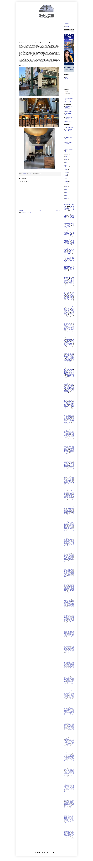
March (66, 180)
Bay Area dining (72, 623)
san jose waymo (71, 435)
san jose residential (69, 245)
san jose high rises (69, 267)
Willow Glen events (67, 601)
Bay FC (66, 150)
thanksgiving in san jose (68, 369)
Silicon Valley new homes (69, 801)
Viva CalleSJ (71, 600)
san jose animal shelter (70, 530)
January (66, 183)
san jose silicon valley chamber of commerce (69, 495)
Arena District (66, 707)
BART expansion (70, 708)
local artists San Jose (71, 665)
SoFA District (66, 507)
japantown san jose (69, 296)
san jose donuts (67, 386)
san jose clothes (69, 679)
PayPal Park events (70, 752)
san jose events (69, 226)
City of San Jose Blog (69, 129)
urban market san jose (70, 622)
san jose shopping (69, 266)
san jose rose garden (71, 477)
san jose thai (67, 696)
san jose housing (69, 242)
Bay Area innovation (71, 711)
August (66, 172)
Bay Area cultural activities (68, 709)
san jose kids (72, 270)
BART (71, 321)
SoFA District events (67, 803)
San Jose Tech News (71, 769)
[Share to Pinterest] (38, 173)
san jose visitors (69, 698)
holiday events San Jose (68, 822)
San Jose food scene (69, 416)
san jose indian (71, 329)
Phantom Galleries (68, 117)
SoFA (73, 242)
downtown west (66, 439)
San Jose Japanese (67, 481)
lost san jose (71, 461)
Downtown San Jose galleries (68, 630)
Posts (67, 91)
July (66, 174)
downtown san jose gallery (69, 353)
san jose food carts (71, 683)
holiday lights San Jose (67, 823)
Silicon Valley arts (68, 650)
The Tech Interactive (69, 552)
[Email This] (33, 173)
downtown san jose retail (70, 283)
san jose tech (67, 323)
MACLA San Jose (71, 742)
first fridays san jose (69, 354)
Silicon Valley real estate (69, 483)
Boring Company (67, 714)
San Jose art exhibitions (70, 771)
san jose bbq (69, 559)
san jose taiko (66, 467)
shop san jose (70, 479)
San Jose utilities (69, 784)
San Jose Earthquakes (69, 149)
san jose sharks (68, 271)
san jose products (70, 619)
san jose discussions (70, 681)
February (66, 181)
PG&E (65, 470)
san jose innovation (71, 336)
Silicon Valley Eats (67, 792)
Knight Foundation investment (69, 738)
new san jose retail (69, 236)
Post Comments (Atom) (27, 212)
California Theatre (70, 469)
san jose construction (71, 486)
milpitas (66, 666)
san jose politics (69, 368)
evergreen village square (68, 528)
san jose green (66, 383)
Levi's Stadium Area (68, 739)
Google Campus (71, 731)
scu (64, 479)
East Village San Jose (71, 633)
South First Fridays (68, 116)
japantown (69, 320)
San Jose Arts (66, 758)
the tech (73, 316)
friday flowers (71, 554)
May (66, 177)
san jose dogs (67, 516)
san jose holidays (68, 253)
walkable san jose (67, 577)
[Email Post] (40, 173)
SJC (71, 251)
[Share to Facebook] (37, 173)
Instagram (67, 26)
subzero (69, 401)
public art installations (67, 834)
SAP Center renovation (70, 756)
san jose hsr (72, 684)
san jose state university (70, 374)
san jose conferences (71, 562)
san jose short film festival (69, 478)
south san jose (71, 282)
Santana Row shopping (69, 790)
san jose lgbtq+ (70, 490)
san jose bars (66, 308)
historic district (71, 556)
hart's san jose (72, 820)
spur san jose (67, 522)
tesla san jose (68, 454)
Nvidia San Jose (71, 585)
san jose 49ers (68, 331)
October (66, 169)
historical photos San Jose (69, 821)
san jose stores (68, 421)
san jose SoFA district (69, 234)
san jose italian (67, 275)
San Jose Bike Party (68, 121)
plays (72, 833)
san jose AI (69, 346)
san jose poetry (69, 494)
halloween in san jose (70, 284)
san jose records (67, 620)
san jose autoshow (70, 677)
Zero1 (71, 438)
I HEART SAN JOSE (68, 137)
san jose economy (67, 302)
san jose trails (69, 497)
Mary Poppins (67, 745)
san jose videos (70, 258)
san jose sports (67, 252)
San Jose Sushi (66, 638)
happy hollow (66, 555)
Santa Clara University (71, 787)
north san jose (67, 235)
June (66, 175)
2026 (66, 156)
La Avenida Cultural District (68, 583)
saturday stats (67, 248)
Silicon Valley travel (71, 651)
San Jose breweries (68, 772)
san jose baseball (69, 385)
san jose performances (68, 300)
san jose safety (71, 466)
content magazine (69, 299)
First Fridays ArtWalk (68, 634)
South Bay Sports (68, 805)
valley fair (72, 298)
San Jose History (68, 138)
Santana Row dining (71, 649)
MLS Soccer (68, 743)
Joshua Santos (24, 173)
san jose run (66, 400)
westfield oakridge (67, 540)
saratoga (73, 620)
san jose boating (69, 837)
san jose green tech (71, 432)
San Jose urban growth (69, 506)
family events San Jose (69, 509)
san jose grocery (71, 532)
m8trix (65, 558)
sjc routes (70, 538)
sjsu (67, 294)
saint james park (67, 511)
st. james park (68, 339)
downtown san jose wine (68, 527)
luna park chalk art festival (68, 557)
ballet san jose (70, 526)
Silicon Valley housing (71, 800)
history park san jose (70, 330)
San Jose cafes (71, 482)
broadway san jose (70, 814)
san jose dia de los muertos (69, 515)
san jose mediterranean (68, 322)
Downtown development (70, 727)
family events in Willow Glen (68, 819)
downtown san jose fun (69, 218)
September (67, 171)
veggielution (72, 362)
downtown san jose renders (68, 817)
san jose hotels (67, 292)
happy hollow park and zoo (68, 510)
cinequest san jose (69, 363)
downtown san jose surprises (68, 818)
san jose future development (69, 223)
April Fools (66, 623)
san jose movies (71, 293)
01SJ (66, 501)
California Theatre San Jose (68, 480)
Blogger (59, 852)
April (66, 178)
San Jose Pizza (67, 586)
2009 (66, 199)
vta (72, 301)
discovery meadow (67, 815)
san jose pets (71, 373)
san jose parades (71, 446)
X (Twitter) (67, 23)
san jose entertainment (69, 264)
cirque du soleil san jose (70, 508)
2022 (66, 162)
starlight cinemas (70, 575)
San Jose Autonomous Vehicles (69, 415)
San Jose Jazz (67, 114)
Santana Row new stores (70, 789)
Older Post (58, 210)
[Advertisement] (39, 32)
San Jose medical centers (70, 777)
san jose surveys (71, 695)
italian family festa (71, 606)
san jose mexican (69, 274)
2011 (66, 196)
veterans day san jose (70, 500)
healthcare (71, 660)
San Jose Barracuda (68, 151)
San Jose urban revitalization (68, 645)
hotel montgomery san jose (68, 661)
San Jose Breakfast (70, 637)
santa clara (66, 298)
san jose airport (69, 285)
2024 (66, 159)
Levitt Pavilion (66, 584)
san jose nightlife (68, 433)
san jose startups (71, 453)
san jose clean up (71, 514)
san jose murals (67, 355)
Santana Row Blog (68, 130)
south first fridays (67, 301)
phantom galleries (69, 382)
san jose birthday (67, 608)
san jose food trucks (68, 297)
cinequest (72, 357)
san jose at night (67, 531)
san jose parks (71, 306)
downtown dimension (69, 227)
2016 (66, 189)
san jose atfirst (71, 424)
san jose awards (67, 836)
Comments (68, 93)
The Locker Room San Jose (68, 807)
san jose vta (72, 295)
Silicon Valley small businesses (68, 802)
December (67, 166)
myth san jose (69, 668)
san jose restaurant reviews (68, 571)
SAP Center (71, 414)
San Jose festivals (69, 307)
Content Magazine (68, 113)
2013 (66, 193)
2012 (66, 195)
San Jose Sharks (68, 147)
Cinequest (67, 118)
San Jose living (66, 417)
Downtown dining (67, 728)
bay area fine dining (70, 388)
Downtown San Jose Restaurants (68, 107)
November (67, 168)
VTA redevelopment (68, 808)
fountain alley (66, 820)
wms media (66, 286)
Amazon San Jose (70, 706)
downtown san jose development (69, 233)
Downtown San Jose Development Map (68, 101)
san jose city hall (71, 420)
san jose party (68, 447)
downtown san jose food (69, 254)
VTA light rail (66, 653)
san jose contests (71, 338)
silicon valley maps (71, 521)
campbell (69, 553)
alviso (65, 370)
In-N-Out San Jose (71, 737)
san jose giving (67, 684)
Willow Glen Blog (68, 132)
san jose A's (68, 389)
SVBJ (23, 65)
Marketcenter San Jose (70, 744)
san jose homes (67, 316)
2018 (66, 186)
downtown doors (67, 484)
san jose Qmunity (67, 676)
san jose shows (67, 537)
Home (40, 210)
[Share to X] (35, 173)
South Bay (72, 804)
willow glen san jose (68, 352)
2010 (66, 198)
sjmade (67, 341)
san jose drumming (67, 682)
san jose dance (71, 340)
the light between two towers (68, 576)
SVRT (72, 757)
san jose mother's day (68, 491)
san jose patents (70, 569)
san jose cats (66, 678)
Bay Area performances (68, 712)
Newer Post (21, 210)
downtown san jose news (69, 231)
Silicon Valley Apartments (68, 791)
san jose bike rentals (70, 367)
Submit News (67, 78)
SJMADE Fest (67, 757)
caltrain (65, 553)
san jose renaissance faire (68, 570)
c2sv (70, 602)
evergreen (72, 384)
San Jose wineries (67, 646)
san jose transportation (69, 246)
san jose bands (69, 512)
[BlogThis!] (34, 173)
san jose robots (67, 572)
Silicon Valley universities (69, 652)
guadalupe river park (68, 348)
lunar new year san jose (68, 462)
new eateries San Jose (69, 607)
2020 (66, 165)
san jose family (70, 315)
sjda (68, 309)
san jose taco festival (71, 573)
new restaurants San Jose (68, 830)
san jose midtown (68, 344)
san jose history (70, 257)
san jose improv (67, 685)
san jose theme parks (68, 574)
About (66, 77)
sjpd (66, 621)
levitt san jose (69, 663)
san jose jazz (66, 333)
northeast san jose (67, 832)
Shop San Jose (67, 108)
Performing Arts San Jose (68, 753)
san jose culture (69, 209)
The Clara (71, 806)
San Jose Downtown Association (68, 112)
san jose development (69, 208)
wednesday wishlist (70, 256)
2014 (66, 192)
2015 (66, 190)
